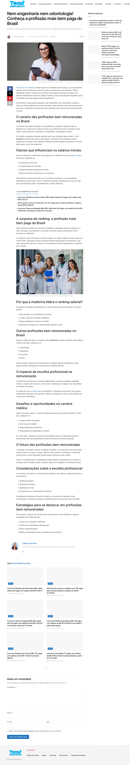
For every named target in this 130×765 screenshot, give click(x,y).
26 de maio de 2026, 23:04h (16, 593)
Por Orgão (98, 4)
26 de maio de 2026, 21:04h (56, 595)
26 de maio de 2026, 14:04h (56, 660)
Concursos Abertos (44, 4)
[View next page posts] (47, 668)
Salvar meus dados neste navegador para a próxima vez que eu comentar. (35, 731)
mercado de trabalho (26, 88)
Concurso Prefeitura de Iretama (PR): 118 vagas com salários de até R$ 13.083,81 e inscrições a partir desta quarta (64, 623)
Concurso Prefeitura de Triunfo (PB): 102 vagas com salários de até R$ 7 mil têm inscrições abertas (24, 655)
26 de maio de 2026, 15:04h (16, 660)
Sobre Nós (52, 755)
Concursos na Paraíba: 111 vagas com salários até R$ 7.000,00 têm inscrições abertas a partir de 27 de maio (64, 655)
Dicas (53, 36)
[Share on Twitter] (10, 93)
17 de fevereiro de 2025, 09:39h (38, 36)
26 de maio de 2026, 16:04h (56, 628)
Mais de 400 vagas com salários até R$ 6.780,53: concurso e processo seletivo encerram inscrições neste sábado (111, 50)
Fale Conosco (63, 755)
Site (48, 722)
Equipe (44, 755)
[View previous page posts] (43, 668)
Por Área (108, 4)
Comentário (12, 687)
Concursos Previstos (61, 4)
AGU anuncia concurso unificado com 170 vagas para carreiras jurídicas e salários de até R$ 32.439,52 (65, 590)
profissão (77, 155)
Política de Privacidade (78, 755)
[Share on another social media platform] (10, 103)
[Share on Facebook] (10, 88)
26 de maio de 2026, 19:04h (16, 628)
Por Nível (117, 4)
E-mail (10, 722)
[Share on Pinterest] (10, 98)
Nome (10, 713)
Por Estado (89, 4)
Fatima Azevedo (19, 36)
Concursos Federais (76, 4)
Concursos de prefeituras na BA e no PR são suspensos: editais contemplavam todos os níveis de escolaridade (105, 23)
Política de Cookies (33, 755)
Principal (33, 4)
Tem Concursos (16, 759)
